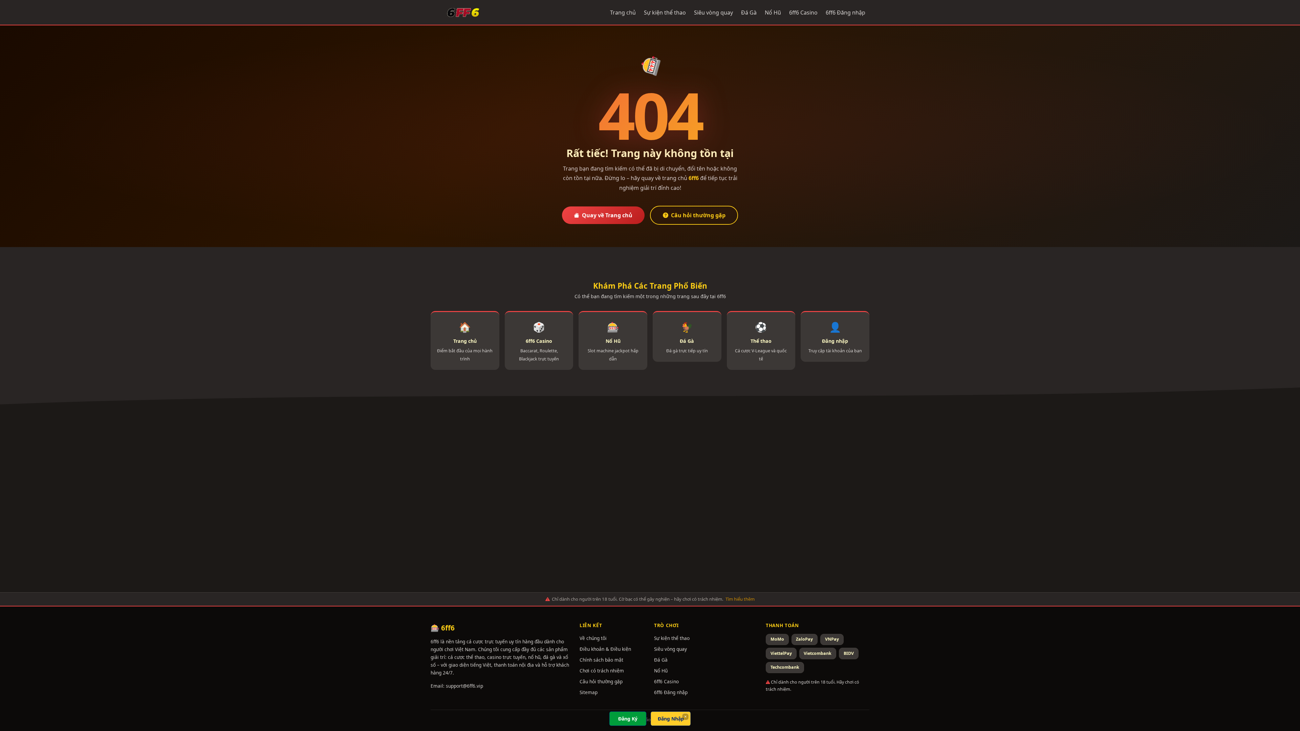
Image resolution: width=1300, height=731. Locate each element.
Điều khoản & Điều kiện (605, 649)
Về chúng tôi (593, 638)
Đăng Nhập (671, 718)
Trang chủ (623, 12)
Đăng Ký (627, 718)
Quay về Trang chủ (607, 215)
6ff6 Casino (803, 12)
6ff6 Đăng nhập (845, 12)
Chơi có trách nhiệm (602, 670)
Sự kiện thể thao (665, 12)
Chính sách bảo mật (601, 660)
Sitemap (589, 692)
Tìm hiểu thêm (740, 599)
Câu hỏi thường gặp (698, 215)
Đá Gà (749, 12)
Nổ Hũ (773, 12)
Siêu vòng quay (713, 12)
